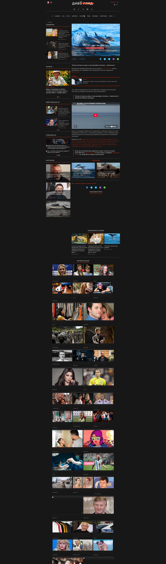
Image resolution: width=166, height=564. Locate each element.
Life (63, 16)
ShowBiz (95, 16)
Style (68, 16)
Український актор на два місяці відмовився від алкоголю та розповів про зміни (58, 179)
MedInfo (75, 16)
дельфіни (83, 183)
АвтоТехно (103, 16)
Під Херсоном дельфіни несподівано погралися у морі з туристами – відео (82, 173)
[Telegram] (83, 9)
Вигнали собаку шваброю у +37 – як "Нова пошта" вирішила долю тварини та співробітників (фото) (64, 124)
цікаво (94, 183)
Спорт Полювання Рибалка (95, 48)
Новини (57, 16)
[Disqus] (96, 212)
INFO (110, 16)
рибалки (89, 183)
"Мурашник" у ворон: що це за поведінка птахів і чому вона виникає (100, 82)
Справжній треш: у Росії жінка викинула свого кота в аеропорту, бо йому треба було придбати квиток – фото (95, 249)
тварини (77, 183)
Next (113, 16)
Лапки (81, 16)
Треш (88, 16)
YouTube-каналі (107, 68)
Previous (52, 16)
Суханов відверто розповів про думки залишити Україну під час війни (56, 197)
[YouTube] (87, 9)
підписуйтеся (90, 152)
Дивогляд (75, 72)
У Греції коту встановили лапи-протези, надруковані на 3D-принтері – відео (107, 173)
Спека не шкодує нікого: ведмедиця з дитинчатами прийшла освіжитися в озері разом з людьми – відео (79, 249)
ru (115, 2)
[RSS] (92, 9)
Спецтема (82, 48)
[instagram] (74, 9)
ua (112, 2)
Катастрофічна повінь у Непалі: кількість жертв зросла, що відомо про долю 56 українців (57, 215)
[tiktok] (78, 9)
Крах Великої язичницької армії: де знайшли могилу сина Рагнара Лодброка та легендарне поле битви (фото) (58, 150)
